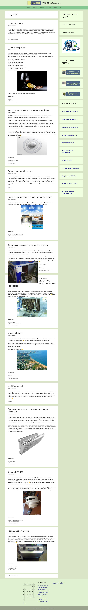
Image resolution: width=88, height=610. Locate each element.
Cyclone (10, 189)
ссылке (22, 134)
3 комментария (12, 237)
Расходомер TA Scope (18, 531)
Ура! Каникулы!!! (15, 386)
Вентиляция (11, 462)
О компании (48, 7)
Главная (28, 7)
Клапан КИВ (16, 521)
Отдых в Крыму (15, 333)
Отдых (10, 375)
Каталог (55, 7)
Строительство (12, 234)
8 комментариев (12, 163)
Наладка (10, 566)
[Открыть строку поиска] (60, 7)
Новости (10, 36)
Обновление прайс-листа (20, 171)
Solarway (10, 235)
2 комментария (12, 464)
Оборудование (43, 267)
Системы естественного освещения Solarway (30, 197)
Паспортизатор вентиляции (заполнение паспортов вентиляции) (43, 591)
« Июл (24, 603)
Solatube (14, 235)
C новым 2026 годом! (43, 601)
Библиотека (35, 7)
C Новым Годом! (16, 23)
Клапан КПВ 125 (15, 472)
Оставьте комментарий (13, 39)
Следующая (14, 575)
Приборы (11, 160)
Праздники (11, 38)
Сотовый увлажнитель (17, 323)
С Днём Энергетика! (17, 47)
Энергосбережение (19, 234)
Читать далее (41, 33)
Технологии (15, 160)
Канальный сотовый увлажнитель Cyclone (28, 245)
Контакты (42, 7)
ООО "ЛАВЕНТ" (48, 2)
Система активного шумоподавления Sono (28, 110)
